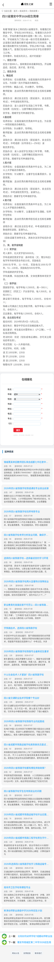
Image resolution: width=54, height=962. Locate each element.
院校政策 (33, 11)
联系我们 (38, 953)
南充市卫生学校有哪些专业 (17, 887)
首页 (15, 11)
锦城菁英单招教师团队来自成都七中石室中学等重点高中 (27, 462)
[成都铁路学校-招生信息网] (27, 4)
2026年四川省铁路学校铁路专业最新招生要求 (26, 651)
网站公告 (15, 953)
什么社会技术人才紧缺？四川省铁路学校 (24, 674)
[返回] (3, 5)
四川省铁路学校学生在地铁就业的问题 (23, 791)
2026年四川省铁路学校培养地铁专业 (22, 511)
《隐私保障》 (28, 435)
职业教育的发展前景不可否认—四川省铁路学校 (27, 605)
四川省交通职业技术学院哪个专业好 (21, 698)
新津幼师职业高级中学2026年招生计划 (23, 910)
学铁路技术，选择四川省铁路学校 (20, 628)
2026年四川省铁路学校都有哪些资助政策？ (25, 768)
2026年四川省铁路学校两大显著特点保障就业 (26, 581)
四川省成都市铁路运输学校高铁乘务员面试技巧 (27, 744)
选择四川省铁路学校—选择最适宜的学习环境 (26, 558)
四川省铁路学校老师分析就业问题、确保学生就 (27, 535)
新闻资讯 (23, 11)
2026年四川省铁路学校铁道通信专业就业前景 (26, 488)
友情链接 (27, 953)
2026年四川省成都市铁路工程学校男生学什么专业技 (27, 838)
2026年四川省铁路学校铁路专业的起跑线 (24, 721)
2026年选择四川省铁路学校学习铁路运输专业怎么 (27, 864)
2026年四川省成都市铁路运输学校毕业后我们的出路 (27, 814)
